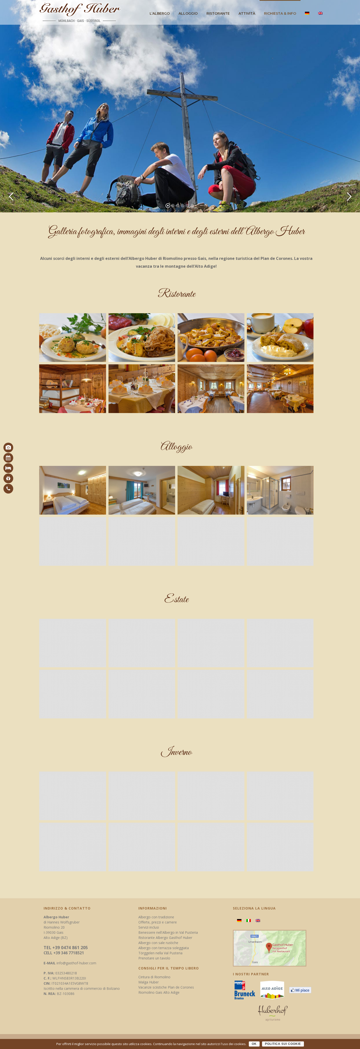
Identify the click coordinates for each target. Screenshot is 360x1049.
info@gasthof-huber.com (76, 963)
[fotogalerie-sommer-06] (141, 694)
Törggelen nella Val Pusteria (160, 953)
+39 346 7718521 (68, 953)
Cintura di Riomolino (154, 977)
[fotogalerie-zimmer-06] (141, 541)
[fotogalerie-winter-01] (72, 796)
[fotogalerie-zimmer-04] (280, 490)
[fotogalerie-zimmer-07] (211, 541)
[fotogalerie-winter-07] (211, 847)
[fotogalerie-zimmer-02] (141, 490)
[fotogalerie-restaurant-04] (280, 337)
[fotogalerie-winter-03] (211, 796)
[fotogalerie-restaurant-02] (141, 337)
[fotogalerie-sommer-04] (280, 643)
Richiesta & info (280, 13)
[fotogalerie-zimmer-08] (280, 541)
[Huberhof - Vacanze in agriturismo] (274, 1014)
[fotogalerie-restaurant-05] (72, 388)
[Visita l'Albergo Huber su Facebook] (302, 991)
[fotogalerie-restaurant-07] (211, 388)
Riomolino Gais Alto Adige (159, 992)
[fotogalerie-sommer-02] (141, 643)
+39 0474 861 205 (70, 947)
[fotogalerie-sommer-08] (280, 694)
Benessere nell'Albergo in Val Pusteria (168, 932)
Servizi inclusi (148, 927)
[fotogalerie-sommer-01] (72, 643)
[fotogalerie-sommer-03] (211, 643)
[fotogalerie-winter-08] (280, 847)
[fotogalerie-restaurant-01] (72, 337)
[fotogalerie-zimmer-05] (72, 541)
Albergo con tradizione (156, 917)
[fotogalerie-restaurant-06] (141, 388)
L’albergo (160, 13)
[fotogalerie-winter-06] (141, 847)
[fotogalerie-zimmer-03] (211, 490)
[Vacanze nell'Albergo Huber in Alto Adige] (274, 991)
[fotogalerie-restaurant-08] (280, 388)
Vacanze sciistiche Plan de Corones (166, 987)
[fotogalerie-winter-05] (72, 847)
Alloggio (188, 13)
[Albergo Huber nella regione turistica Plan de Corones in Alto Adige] (246, 991)
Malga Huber (148, 982)
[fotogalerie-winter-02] (141, 796)
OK (254, 1044)
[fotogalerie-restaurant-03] (211, 337)
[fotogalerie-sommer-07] (211, 694)
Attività (247, 13)
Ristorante (218, 13)
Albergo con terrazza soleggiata (163, 947)
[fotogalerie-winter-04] (280, 796)
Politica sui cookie (283, 1044)
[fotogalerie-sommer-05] (72, 694)
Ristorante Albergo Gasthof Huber (165, 937)
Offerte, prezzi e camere (157, 922)
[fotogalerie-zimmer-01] (72, 490)
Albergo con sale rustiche (158, 942)
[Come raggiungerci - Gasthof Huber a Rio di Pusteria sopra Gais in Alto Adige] (269, 947)
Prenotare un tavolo (154, 958)
